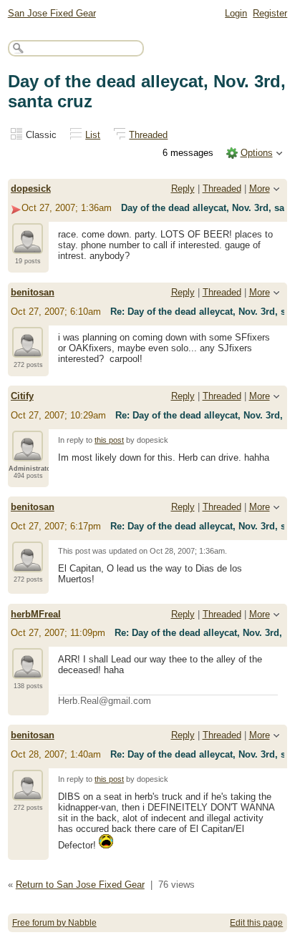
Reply (183, 188)
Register (270, 13)
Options (257, 152)
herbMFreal (36, 614)
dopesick (31, 188)
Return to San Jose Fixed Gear (80, 884)
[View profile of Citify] (27, 453)
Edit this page (256, 923)
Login (236, 13)
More (259, 188)
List (92, 134)
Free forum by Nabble (54, 923)
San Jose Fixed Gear (52, 13)
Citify (22, 396)
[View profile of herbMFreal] (27, 670)
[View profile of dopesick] (27, 245)
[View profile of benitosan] (27, 349)
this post (109, 440)
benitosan (32, 292)
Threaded (148, 134)
